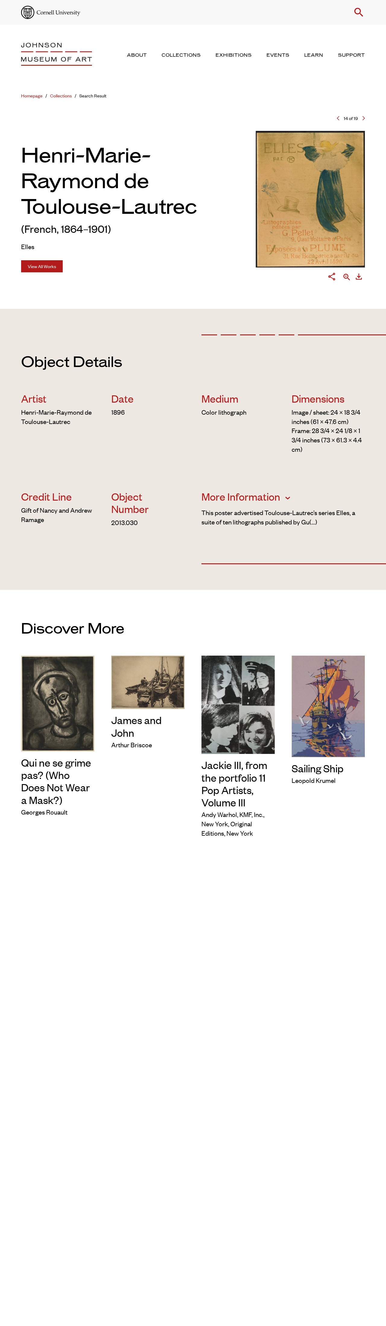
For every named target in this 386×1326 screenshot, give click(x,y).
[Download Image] (359, 278)
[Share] (331, 277)
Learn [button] (313, 55)
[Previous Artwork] (338, 118)
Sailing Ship (317, 768)
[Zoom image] (346, 277)
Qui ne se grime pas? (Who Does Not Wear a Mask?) (56, 780)
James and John (136, 726)
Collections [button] (181, 55)
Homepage (32, 95)
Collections (61, 95)
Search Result (92, 95)
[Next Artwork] (363, 118)
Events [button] (278, 55)
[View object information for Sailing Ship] (328, 705)
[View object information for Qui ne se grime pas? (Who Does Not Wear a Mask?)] (57, 702)
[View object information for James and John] (148, 681)
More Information (241, 496)
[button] (359, 12)
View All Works (42, 266)
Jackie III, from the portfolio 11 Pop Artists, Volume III (234, 783)
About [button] (137, 55)
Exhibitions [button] (234, 55)
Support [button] (351, 55)
